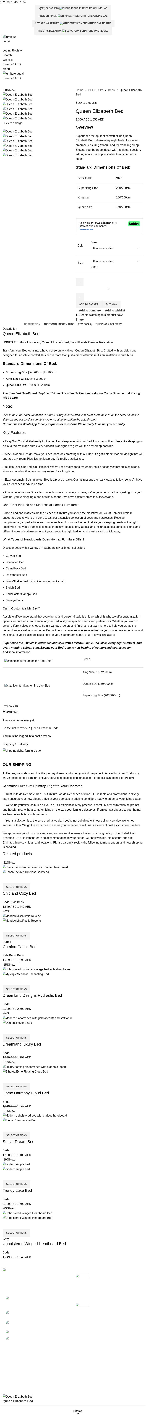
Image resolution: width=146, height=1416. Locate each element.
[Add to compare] (7, 878)
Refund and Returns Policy (68, 1374)
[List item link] (36, 1320)
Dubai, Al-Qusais (13, 1360)
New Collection (109, 1367)
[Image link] (13, 1270)
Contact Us (107, 1387)
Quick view (16, 878)
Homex (10, 773)
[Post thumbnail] (82, 1279)
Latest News (108, 1374)
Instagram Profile (110, 1360)
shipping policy (102, 833)
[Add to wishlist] (26, 878)
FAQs (54, 1387)
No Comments (102, 1298)
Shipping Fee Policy (120, 777)
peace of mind (81, 794)
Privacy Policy (60, 1360)
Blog (54, 1367)
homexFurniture (23, 1391)
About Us (106, 1380)
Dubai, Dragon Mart (15, 1367)
